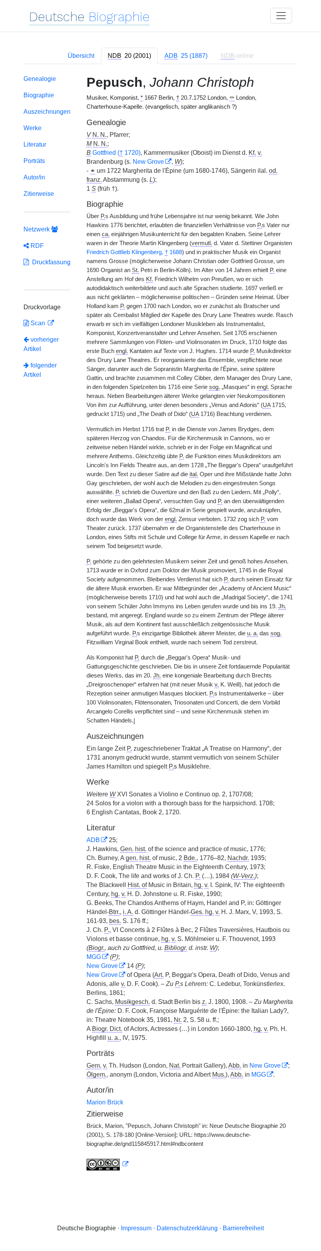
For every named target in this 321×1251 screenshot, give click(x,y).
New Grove (148, 161)
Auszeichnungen (46, 111)
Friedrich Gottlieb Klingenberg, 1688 (134, 252)
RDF (36, 245)
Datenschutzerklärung (187, 1228)
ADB (93, 840)
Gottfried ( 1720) (116, 152)
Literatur (34, 144)
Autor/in (34, 177)
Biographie (38, 95)
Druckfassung (49, 262)
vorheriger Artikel (41, 344)
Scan (38, 323)
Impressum (136, 1228)
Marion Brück (105, 1102)
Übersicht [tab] (81, 55)
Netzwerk (37, 229)
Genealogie (39, 78)
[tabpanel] (160, 624)
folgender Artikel (40, 370)
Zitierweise (38, 193)
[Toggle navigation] (281, 15)
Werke (32, 128)
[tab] (129, 56)
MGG (94, 956)
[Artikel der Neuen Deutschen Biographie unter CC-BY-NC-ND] (108, 1164)
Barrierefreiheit (243, 1228)
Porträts (34, 161)
